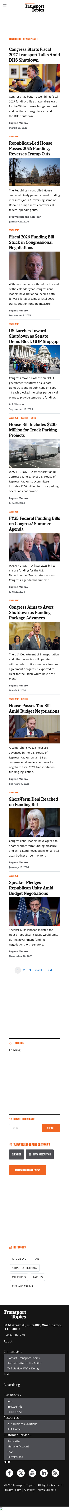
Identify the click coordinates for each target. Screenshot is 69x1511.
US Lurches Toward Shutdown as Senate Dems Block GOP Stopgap (33, 336)
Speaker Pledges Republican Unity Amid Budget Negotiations (31, 887)
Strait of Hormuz (25, 1268)
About (8, 1341)
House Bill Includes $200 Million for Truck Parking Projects (33, 429)
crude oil (19, 1258)
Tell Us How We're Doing (23, 1368)
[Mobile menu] (5, 6)
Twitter (21, 1473)
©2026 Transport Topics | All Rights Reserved (33, 1485)
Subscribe (16, 1154)
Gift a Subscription (42, 1154)
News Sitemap (47, 1490)
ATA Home (14, 1429)
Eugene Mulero (18, 123)
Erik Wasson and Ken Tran (25, 217)
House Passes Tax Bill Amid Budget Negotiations (34, 708)
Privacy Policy (12, 1490)
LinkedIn (44, 1473)
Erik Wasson (16, 404)
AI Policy (29, 1490)
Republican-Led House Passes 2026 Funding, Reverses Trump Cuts (30, 148)
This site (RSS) (55, 1473)
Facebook (9, 1473)
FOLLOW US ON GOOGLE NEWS (27, 1170)
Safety (33, 417)
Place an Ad (14, 1412)
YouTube (32, 1473)
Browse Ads (14, 1406)
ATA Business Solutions (22, 1424)
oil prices (19, 1277)
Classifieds (12, 1395)
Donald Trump (22, 1286)
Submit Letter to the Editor (24, 1363)
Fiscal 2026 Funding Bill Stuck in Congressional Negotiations (31, 242)
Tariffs (38, 1277)
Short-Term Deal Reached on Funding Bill (33, 802)
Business (24, 417)
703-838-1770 (15, 1335)
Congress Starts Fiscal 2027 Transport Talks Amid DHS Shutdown (34, 54)
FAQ (10, 1451)
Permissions (15, 1457)
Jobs (10, 1401)
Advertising (12, 1385)
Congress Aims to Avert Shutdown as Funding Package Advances (31, 612)
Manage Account (18, 1446)
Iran (36, 1258)
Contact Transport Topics (23, 1358)
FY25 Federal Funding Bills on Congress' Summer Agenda (34, 523)
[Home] (34, 7)
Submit (51, 1128)
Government (14, 136)
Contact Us (12, 1352)
